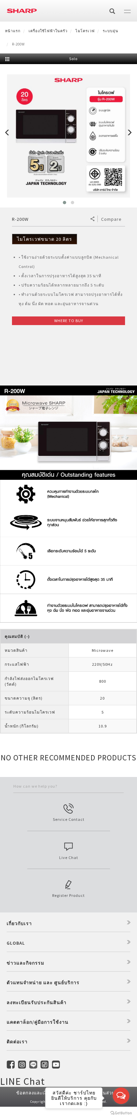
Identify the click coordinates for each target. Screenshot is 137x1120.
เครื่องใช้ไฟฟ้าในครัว (48, 31)
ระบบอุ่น (110, 31)
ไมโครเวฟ (85, 31)
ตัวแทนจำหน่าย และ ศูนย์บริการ (43, 983)
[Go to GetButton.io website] (121, 1113)
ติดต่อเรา (17, 1042)
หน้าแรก (13, 31)
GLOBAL (16, 943)
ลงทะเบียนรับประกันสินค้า (37, 1002)
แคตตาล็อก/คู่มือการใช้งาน (37, 1022)
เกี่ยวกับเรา (19, 923)
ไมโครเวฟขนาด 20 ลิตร (44, 239)
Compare (111, 219)
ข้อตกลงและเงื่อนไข (37, 1093)
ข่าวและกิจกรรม (25, 963)
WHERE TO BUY (68, 320)
